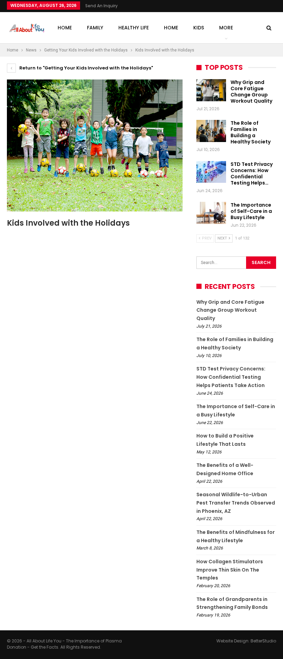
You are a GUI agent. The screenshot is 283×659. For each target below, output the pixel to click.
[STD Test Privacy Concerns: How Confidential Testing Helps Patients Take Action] (211, 172)
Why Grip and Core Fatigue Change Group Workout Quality (251, 91)
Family (95, 27)
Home (65, 27)
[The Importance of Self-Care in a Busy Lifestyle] (211, 213)
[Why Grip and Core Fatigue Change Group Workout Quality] (211, 90)
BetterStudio (263, 641)
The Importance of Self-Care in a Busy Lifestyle (251, 211)
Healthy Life (133, 27)
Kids (198, 27)
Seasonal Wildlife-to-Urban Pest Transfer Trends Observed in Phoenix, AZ (235, 503)
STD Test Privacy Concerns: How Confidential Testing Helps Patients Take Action (230, 377)
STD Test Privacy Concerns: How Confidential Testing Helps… (252, 173)
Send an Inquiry (101, 6)
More (226, 27)
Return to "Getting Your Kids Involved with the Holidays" (85, 68)
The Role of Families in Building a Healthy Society (251, 132)
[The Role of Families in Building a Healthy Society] (211, 131)
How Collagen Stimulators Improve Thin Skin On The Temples (229, 570)
